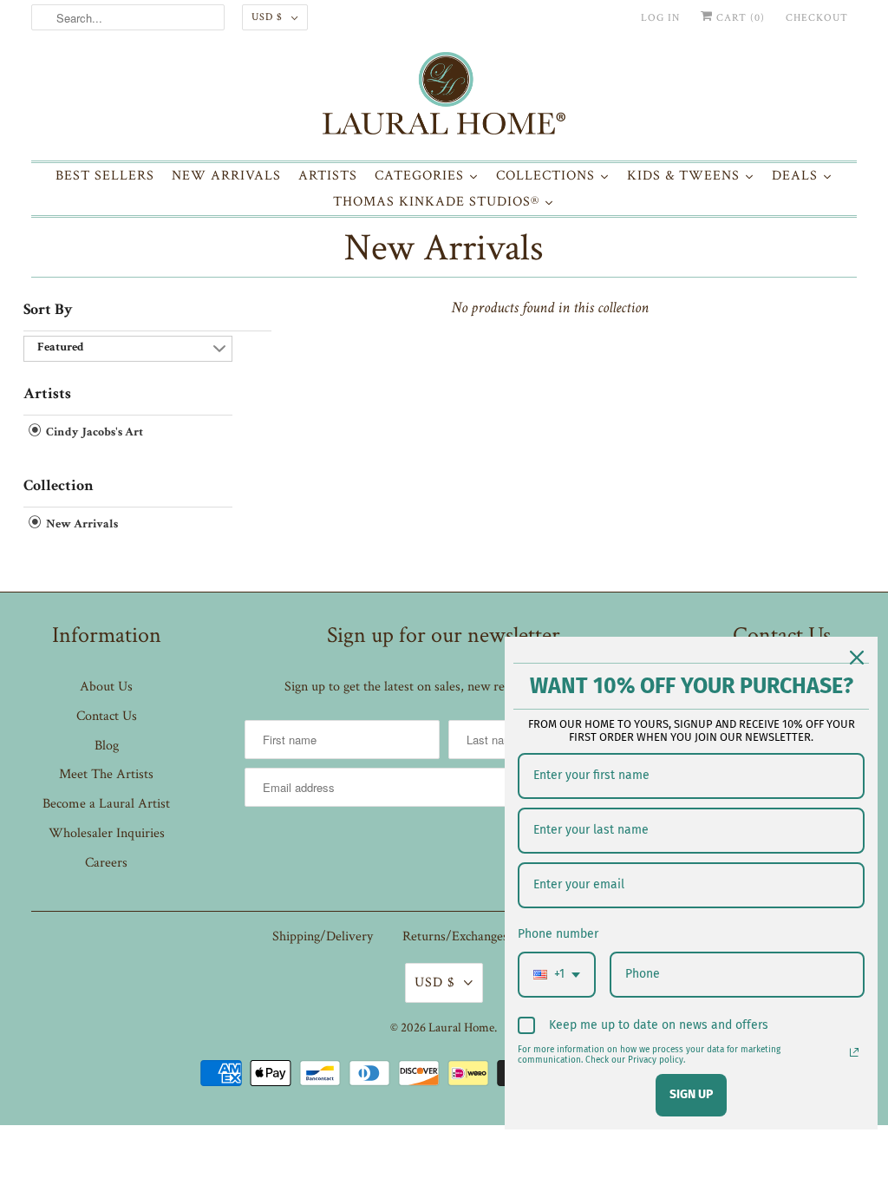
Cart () (739, 17)
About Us (106, 687)
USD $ (267, 16)
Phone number (558, 933)
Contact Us (106, 716)
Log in (660, 17)
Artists (47, 395)
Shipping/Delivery (322, 936)
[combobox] (557, 975)
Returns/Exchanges (455, 936)
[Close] (857, 657)
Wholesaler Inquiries (107, 833)
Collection (58, 486)
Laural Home (461, 1027)
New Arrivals (443, 247)
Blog (107, 746)
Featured (60, 348)
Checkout (817, 17)
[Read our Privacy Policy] (854, 1052)
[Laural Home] (444, 97)
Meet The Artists (106, 774)
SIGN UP (691, 1094)
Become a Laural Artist (106, 804)
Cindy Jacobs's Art (93, 433)
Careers (106, 863)
